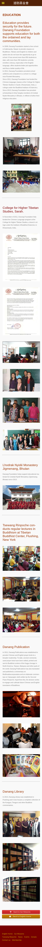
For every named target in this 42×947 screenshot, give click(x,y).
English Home (7, 934)
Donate (34, 937)
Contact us (6, 940)
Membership (17, 940)
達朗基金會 (21, 3)
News (20, 937)
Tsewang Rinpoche (9, 937)
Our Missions (19, 934)
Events (26, 937)
